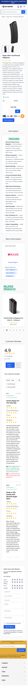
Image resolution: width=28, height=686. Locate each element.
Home (3, 16)
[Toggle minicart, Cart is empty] (21, 6)
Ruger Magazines (10, 273)
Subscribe (21, 650)
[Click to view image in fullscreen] (13, 32)
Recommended (11, 387)
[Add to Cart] (17, 111)
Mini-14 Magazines (10, 269)
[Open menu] (24, 6)
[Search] (23, 12)
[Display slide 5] (20, 330)
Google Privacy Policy (11, 632)
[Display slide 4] (16, 330)
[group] (7, 60)
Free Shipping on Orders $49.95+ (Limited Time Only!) (13, 2)
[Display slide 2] (10, 330)
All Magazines (9, 276)
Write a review (9, 365)
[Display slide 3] (13, 330)
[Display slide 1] (7, 330)
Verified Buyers (11, 384)
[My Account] (18, 6)
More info (7, 359)
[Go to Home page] (7, 6)
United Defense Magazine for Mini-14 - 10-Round (13, 319)
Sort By (8, 380)
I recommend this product (13, 623)
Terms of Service (13, 656)
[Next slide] (23, 330)
